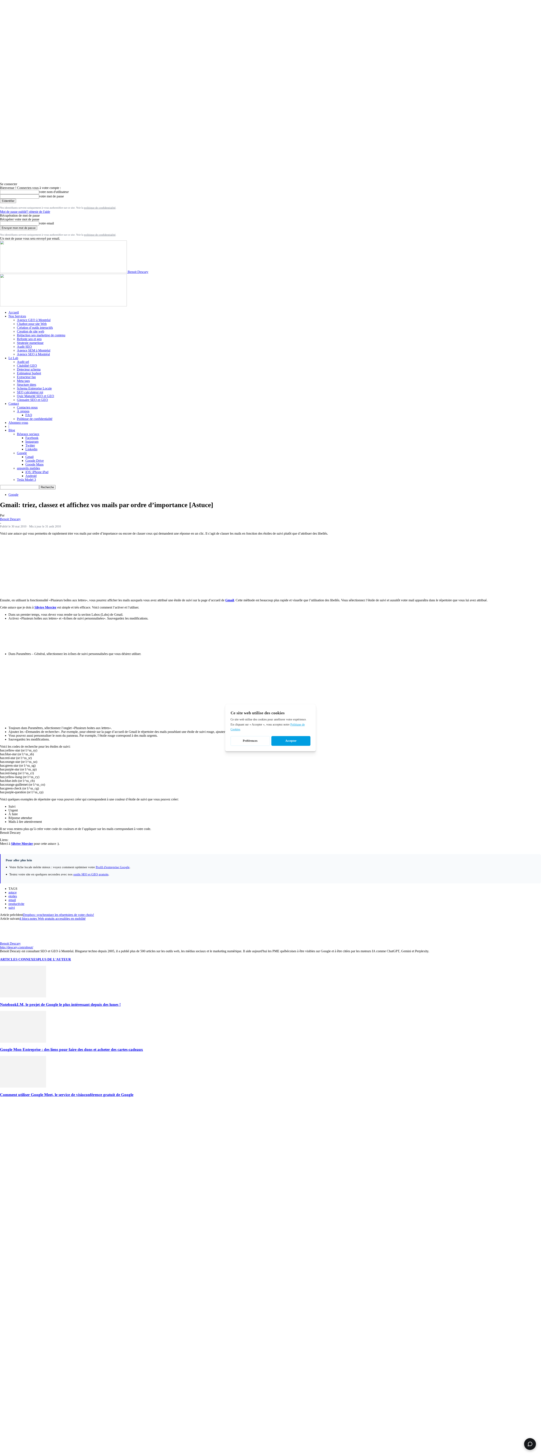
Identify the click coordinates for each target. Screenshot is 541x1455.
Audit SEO (24, 346)
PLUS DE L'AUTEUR (54, 959)
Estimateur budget (29, 373)
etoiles (12, 896)
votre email (46, 223)
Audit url (23, 362)
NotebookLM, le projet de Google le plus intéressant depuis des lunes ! (60, 1004)
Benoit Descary (10, 519)
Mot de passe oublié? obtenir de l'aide (25, 211)
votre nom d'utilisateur (54, 192)
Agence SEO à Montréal (33, 354)
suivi (11, 907)
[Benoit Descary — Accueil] (63, 305)
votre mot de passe (51, 196)
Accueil (13, 312)
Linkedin (31, 449)
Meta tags (23, 381)
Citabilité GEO (27, 365)
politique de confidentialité (100, 207)
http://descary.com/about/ (16, 947)
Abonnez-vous (18, 422)
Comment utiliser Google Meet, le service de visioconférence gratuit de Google (66, 1094)
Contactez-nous (27, 407)
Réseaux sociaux (28, 434)
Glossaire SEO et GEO (32, 400)
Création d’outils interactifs (35, 327)
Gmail (29, 457)
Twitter (30, 445)
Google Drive (34, 460)
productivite (16, 904)
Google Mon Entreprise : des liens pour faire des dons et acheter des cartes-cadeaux (71, 1049)
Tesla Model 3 (26, 479)
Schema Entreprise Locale (34, 388)
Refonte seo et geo (29, 339)
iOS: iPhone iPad (36, 472)
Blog (11, 430)
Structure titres (26, 384)
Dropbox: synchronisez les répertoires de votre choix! (58, 915)
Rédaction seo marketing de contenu (41, 335)
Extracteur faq (26, 377)
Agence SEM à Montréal (33, 350)
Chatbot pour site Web (32, 324)
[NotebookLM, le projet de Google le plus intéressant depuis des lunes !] (23, 996)
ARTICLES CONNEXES (19, 959)
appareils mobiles (28, 468)
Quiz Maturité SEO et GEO (35, 396)
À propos (23, 411)
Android (31, 476)
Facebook (31, 438)
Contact (13, 403)
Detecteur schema (29, 369)
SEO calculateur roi (30, 392)
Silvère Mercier (45, 607)
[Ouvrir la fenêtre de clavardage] (530, 1444)
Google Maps (34, 464)
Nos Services (17, 316)
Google (22, 453)
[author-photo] (10, 939)
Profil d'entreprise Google (113, 867)
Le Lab (13, 358)
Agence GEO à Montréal (34, 320)
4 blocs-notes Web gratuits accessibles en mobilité (52, 918)
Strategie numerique (30, 343)
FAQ (28, 415)
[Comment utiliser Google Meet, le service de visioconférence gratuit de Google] (23, 1086)
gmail (12, 900)
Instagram (31, 441)
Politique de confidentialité (34, 419)
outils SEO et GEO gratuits (90, 874)
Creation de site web (30, 331)
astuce (12, 892)
